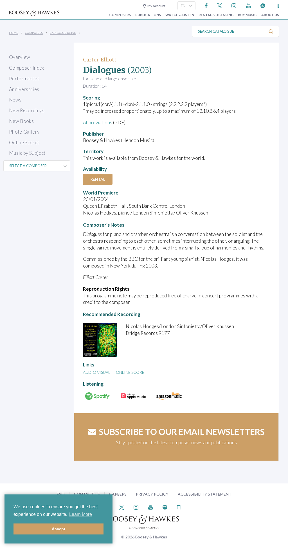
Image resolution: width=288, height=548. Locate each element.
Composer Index (26, 68)
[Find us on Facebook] (206, 5)
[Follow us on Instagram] (233, 5)
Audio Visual (96, 372)
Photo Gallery (24, 132)
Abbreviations (97, 122)
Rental (97, 179)
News (15, 100)
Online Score (130, 372)
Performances (24, 78)
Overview (19, 57)
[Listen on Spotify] (262, 5)
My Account (155, 6)
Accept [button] (58, 529)
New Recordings (27, 110)
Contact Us (87, 494)
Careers (118, 494)
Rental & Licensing (216, 15)
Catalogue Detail (63, 32)
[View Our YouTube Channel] (248, 5)
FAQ (61, 494)
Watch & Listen (179, 15)
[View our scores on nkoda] (277, 5)
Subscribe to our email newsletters (182, 432)
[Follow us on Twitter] (219, 5)
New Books (21, 121)
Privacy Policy (152, 494)
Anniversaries (24, 89)
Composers (120, 15)
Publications (148, 15)
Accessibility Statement (204, 494)
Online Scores (24, 142)
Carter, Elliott (99, 59)
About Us (270, 15)
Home (13, 32)
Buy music (247, 15)
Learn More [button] (80, 514)
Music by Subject (27, 153)
